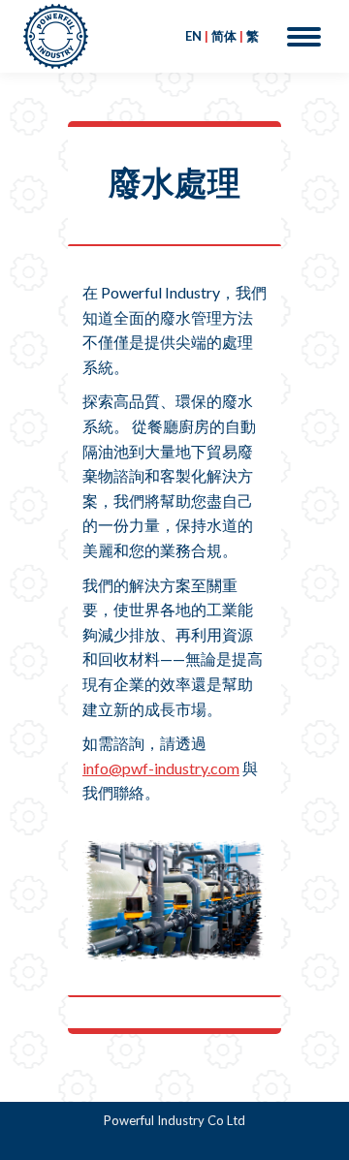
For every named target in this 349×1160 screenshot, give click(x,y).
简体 (224, 36)
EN (193, 36)
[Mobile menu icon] (304, 37)
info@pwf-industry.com (160, 768)
